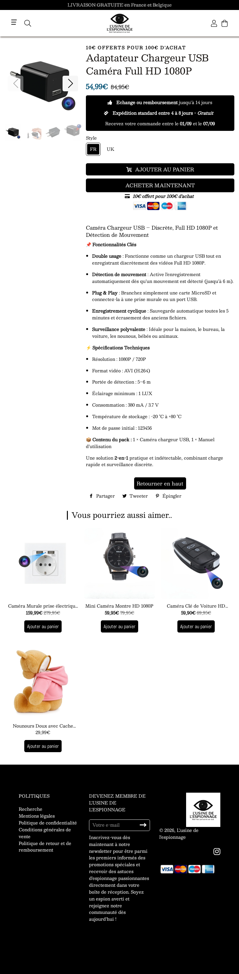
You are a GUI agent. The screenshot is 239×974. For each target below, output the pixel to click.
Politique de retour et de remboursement (45, 846)
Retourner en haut (160, 483)
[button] (70, 83)
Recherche (30, 809)
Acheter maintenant (160, 185)
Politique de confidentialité (48, 822)
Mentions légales (37, 815)
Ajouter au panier (43, 626)
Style (91, 138)
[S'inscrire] (143, 825)
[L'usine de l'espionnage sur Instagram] (217, 851)
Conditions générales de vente (45, 833)
